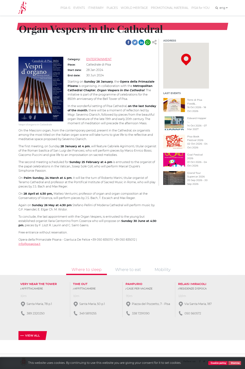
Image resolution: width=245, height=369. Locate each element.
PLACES (112, 8)
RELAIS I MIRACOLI (192, 284)
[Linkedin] (141, 42)
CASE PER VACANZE (139, 288)
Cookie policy (218, 363)
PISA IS (65, 8)
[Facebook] (128, 42)
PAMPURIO (134, 284)
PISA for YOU (200, 8)
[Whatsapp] (148, 42)
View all (32, 335)
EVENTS (79, 8)
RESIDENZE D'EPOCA (193, 288)
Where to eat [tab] (128, 269)
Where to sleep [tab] (87, 269)
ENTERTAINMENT (99, 59)
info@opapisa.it (29, 244)
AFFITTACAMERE (32, 288)
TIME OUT (80, 284)
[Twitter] (135, 42)
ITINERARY (96, 8)
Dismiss (235, 363)
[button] (154, 42)
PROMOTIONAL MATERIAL (170, 8)
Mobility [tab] (163, 269)
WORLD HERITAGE (134, 8)
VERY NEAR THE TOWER (38, 284)
